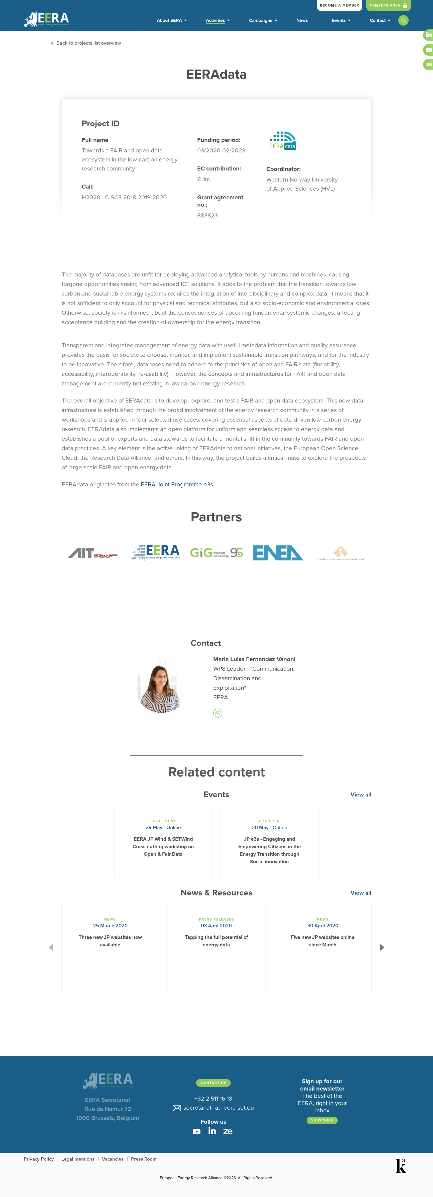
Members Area (385, 5)
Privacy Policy (39, 1159)
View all (361, 794)
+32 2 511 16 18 (213, 1098)
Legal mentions (77, 1159)
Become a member (339, 5)
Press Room (144, 1159)
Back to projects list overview (88, 43)
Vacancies (113, 1159)
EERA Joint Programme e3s (177, 484)
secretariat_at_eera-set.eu (217, 1107)
